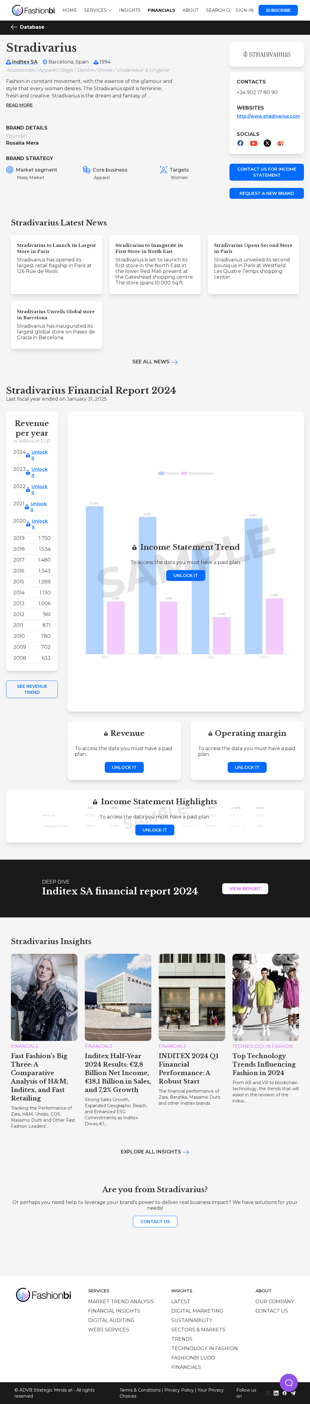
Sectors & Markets (198, 1330)
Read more (19, 105)
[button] (289, 1383)
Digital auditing (111, 1320)
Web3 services (108, 1330)
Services (95, 10)
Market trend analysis (121, 1301)
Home (69, 10)
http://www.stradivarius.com (268, 116)
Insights (129, 10)
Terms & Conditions (140, 1390)
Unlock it (39, 455)
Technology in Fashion (204, 1348)
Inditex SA (25, 62)
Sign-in (245, 10)
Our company (275, 1301)
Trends (182, 1339)
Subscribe (278, 10)
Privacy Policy (179, 1390)
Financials (161, 10)
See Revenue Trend (32, 689)
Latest (180, 1301)
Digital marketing (197, 1311)
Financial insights (114, 1311)
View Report (245, 888)
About (190, 10)
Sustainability (191, 1320)
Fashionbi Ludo (193, 1358)
